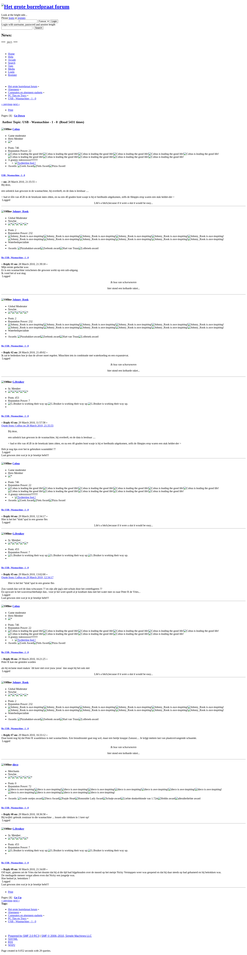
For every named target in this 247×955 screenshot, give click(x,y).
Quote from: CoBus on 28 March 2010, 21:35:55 (27, 425)
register (21, 17)
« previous (6, 104)
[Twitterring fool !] (25, 163)
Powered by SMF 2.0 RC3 (23, 935)
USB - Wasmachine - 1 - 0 (13, 175)
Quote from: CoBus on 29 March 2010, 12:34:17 (27, 577)
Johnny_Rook (20, 211)
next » (16, 104)
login (11, 17)
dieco (15, 764)
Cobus (16, 129)
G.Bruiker (18, 381)
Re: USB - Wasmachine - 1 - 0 (15, 257)
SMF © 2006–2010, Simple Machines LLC (66, 935)
